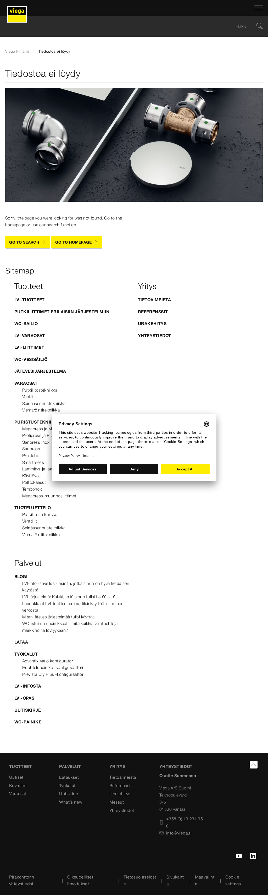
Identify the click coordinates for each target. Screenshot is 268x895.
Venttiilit (29, 396)
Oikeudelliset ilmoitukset (80, 880)
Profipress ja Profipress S (46, 435)
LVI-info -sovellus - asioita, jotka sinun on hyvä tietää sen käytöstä (75, 587)
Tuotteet (20, 766)
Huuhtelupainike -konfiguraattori (52, 667)
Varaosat (25, 383)
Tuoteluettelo (32, 507)
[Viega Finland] (17, 8)
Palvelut (70, 766)
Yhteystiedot (154, 335)
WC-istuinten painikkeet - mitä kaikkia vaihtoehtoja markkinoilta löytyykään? (70, 627)
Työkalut (26, 654)
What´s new (70, 802)
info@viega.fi (179, 833)
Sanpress (31, 448)
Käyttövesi (32, 475)
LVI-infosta (27, 686)
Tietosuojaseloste (140, 880)
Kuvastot (18, 785)
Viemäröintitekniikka (41, 410)
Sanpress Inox (35, 442)
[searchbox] (129, 26)
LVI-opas (24, 698)
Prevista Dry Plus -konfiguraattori (53, 674)
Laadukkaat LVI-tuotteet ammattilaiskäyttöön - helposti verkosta (74, 607)
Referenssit (153, 311)
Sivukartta (175, 880)
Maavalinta (205, 880)
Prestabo (30, 455)
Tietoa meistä (154, 299)
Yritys (117, 766)
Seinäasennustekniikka (43, 403)
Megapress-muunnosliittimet (49, 495)
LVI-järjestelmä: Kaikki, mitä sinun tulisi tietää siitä (68, 596)
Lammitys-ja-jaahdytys (43, 468)
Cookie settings (233, 880)
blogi (20, 576)
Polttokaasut (34, 482)
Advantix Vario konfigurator (47, 660)
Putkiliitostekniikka (39, 390)
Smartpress (33, 462)
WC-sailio (26, 323)
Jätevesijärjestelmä (40, 371)
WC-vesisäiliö (30, 359)
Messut (116, 802)
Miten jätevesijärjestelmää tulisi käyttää (58, 616)
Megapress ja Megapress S (47, 428)
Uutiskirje (27, 710)
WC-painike (27, 721)
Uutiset (16, 777)
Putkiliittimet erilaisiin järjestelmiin (62, 311)
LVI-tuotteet (29, 299)
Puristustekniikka (37, 422)
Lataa (21, 642)
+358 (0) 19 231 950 (184, 822)
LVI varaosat (29, 335)
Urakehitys (152, 323)
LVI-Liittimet (29, 347)
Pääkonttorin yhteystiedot (21, 880)
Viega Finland (17, 51)
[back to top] (254, 764)
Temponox (32, 489)
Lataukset (69, 777)
